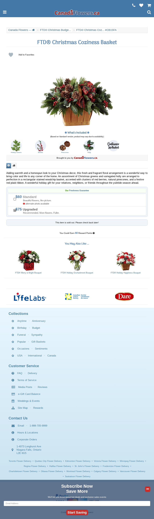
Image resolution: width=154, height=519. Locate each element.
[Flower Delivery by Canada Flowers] (77, 12)
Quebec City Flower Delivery (48, 461)
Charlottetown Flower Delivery (23, 471)
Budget (36, 327)
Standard (34, 199)
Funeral (21, 334)
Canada (51, 355)
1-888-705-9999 (38, 425)
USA (19, 355)
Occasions (23, 348)
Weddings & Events (29, 401)
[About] (8, 165)
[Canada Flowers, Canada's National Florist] (85, 158)
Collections (18, 314)
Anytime (21, 321)
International (35, 355)
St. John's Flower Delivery (87, 466)
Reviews (42, 387)
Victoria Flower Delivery (105, 461)
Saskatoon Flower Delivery (77, 476)
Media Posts (25, 387)
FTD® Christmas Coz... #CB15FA (96, 29)
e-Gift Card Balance (29, 394)
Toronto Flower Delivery (20, 461)
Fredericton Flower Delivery (116, 466)
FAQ (19, 373)
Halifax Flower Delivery (60, 466)
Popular (21, 341)
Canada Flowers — (20, 29)
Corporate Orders (27, 439)
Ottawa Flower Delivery (52, 471)
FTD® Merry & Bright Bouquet (28, 273)
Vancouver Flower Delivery (132, 471)
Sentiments (41, 348)
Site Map (23, 407)
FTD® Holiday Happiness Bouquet (126, 273)
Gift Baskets (38, 341)
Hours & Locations (27, 432)
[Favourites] (139, 5)
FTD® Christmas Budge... (55, 29)
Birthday (22, 327)
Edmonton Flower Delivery (77, 461)
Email (21, 425)
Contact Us (18, 418)
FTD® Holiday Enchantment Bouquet (77, 273)
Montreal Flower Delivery (78, 471)
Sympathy (37, 334)
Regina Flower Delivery (35, 466)
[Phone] (132, 5)
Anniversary (39, 321)
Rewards (38, 407)
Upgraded (38, 210)
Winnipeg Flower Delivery (132, 461)
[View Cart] (147, 5)
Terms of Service (26, 380)
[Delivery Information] (14, 165)
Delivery (32, 373)
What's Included (77, 133)
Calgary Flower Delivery (105, 471)
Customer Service (24, 366)
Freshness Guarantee (79, 191)
